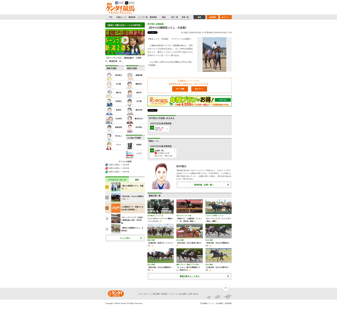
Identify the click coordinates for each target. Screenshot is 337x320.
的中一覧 (174, 17)
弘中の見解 (209, 264)
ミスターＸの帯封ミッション (214, 215)
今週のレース (121, 17)
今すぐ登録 (180, 89)
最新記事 (131, 17)
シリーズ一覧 (142, 17)
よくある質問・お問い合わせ (187, 294)
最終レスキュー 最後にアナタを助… (188, 264)
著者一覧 (185, 17)
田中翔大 (181, 166)
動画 (164, 17)
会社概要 (219, 303)
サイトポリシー (145, 294)
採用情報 (228, 303)
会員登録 (212, 17)
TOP (110, 17)
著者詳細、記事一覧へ (204, 185)
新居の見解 (151, 240)
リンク (171, 294)
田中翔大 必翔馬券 (155, 24)
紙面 (199, 17)
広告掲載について (207, 303)
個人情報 (156, 294)
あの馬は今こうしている (155, 215)
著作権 (164, 294)
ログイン (226, 17)
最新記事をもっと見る (189, 276)
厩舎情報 (153, 17)
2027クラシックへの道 (183, 215)
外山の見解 (180, 240)
